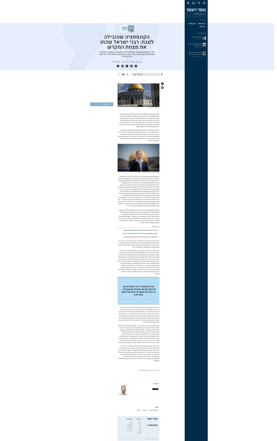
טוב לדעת (139, 434)
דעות (140, 423)
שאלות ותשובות (129, 430)
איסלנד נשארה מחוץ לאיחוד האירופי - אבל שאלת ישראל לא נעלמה (140, 233)
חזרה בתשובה (192, 23)
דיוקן (140, 426)
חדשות (139, 421)
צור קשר (130, 421)
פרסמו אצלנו (129, 426)
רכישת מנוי (130, 424)
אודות (131, 423)
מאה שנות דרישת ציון (197, 37)
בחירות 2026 (201, 23)
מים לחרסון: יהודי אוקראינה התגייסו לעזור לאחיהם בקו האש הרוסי (140, 237)
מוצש (140, 427)
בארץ (124, 28)
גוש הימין (202, 26)
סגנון (140, 430)
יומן (140, 424)
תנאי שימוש (130, 429)
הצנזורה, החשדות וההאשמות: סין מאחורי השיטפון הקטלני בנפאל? (140, 230)
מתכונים (139, 432)
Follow (156, 389)
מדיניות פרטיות (129, 427)
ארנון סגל (200, 39)
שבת (140, 429)
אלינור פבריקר (199, 56)
